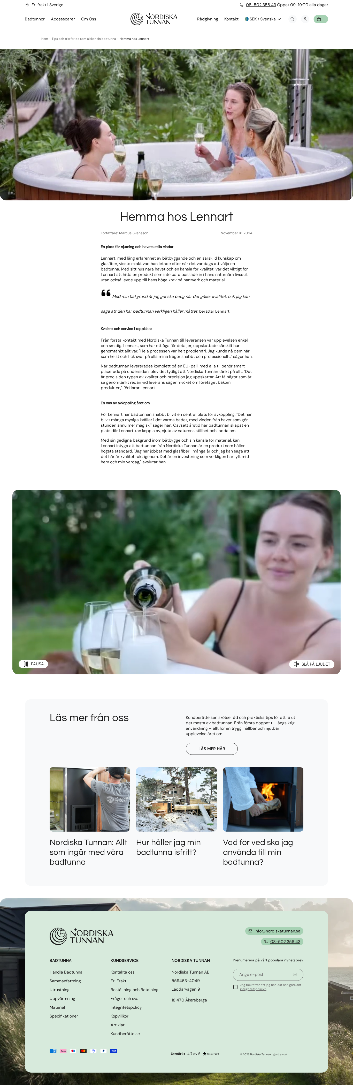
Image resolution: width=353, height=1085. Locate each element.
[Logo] (154, 19)
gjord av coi (280, 1054)
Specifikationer (64, 1016)
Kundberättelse (125, 1033)
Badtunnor (35, 19)
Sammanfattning (65, 981)
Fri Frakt (118, 981)
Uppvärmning (62, 998)
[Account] (305, 19)
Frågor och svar (125, 998)
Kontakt (231, 19)
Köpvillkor (119, 1016)
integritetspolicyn (253, 989)
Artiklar (118, 1025)
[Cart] (320, 19)
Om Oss (88, 19)
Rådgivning (207, 19)
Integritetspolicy (126, 1007)
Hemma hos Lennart (134, 39)
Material (57, 1007)
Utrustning (60, 989)
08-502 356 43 (261, 4)
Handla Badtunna (66, 972)
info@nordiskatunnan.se (277, 931)
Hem (44, 39)
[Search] (292, 19)
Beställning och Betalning (134, 989)
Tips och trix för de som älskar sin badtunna (84, 39)
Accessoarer (63, 19)
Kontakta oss (123, 972)
